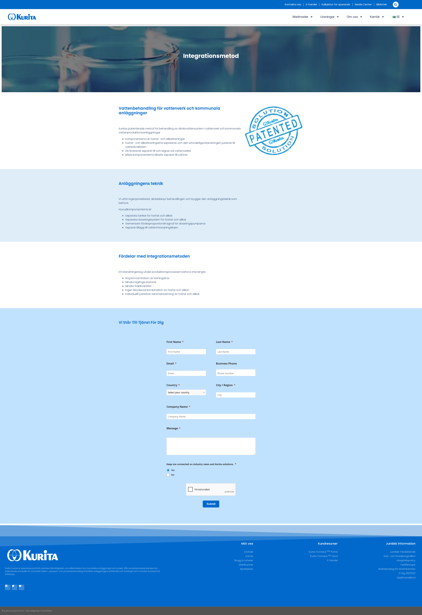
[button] (396, 4)
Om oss (352, 17)
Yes (173, 470)
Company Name (177, 407)
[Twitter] (14, 587)
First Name (173, 342)
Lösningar (327, 17)
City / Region (224, 385)
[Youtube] (21, 587)
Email (170, 363)
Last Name (223, 342)
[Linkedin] (7, 587)
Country (171, 385)
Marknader (300, 17)
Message (172, 428)
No (172, 474)
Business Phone (226, 363)
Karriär (375, 17)
